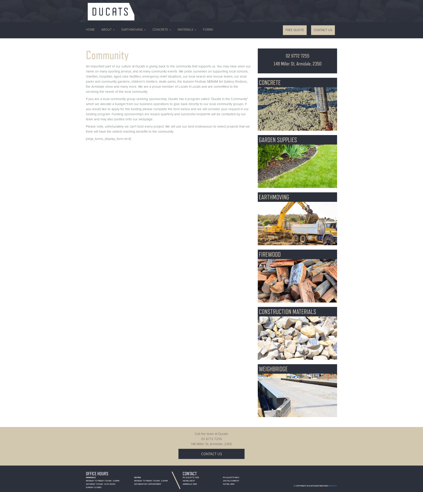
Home (90, 30)
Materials (186, 30)
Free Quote (295, 30)
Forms (208, 30)
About (107, 30)
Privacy (333, 486)
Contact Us (323, 30)
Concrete (160, 30)
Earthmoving (132, 30)
